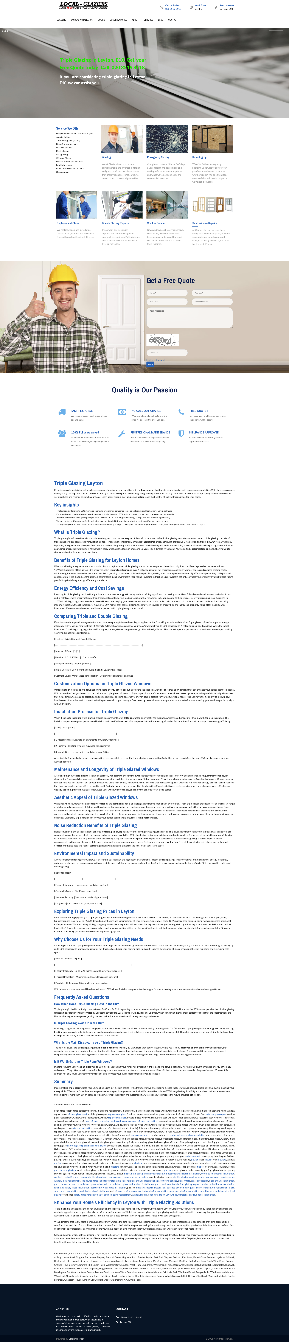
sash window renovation (98, 1121)
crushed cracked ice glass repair (70, 1177)
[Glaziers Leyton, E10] (85, 5)
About (135, 19)
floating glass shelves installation (138, 1180)
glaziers (222, 1159)
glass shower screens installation (71, 1184)
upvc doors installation (204, 1194)
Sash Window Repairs (204, 223)
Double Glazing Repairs (115, 223)
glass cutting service (166, 1180)
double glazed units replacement (105, 1177)
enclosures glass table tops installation (101, 1180)
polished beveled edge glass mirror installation (191, 1187)
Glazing (106, 157)
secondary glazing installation (184, 1191)
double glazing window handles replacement (196, 1177)
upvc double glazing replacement (115, 1194)
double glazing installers (135, 1177)
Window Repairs (156, 223)
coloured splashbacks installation (217, 1173)
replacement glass (117, 1114)
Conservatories (118, 19)
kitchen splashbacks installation (218, 1184)
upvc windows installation (179, 1194)
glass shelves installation (221, 1180)
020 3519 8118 (173, 8)
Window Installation (82, 19)
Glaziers (61, 19)
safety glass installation (66, 1191)
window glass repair (77, 1114)
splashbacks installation (212, 1191)
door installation (156, 1194)
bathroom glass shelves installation (149, 1173)
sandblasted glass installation (94, 1191)
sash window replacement (124, 1121)
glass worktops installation (169, 1184)
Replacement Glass (68, 223)
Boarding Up (199, 157)
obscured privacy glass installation (108, 1187)
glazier (194, 1159)
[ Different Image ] (155, 360)
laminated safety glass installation (71, 1187)
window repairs (194, 1156)
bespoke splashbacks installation (184, 1173)
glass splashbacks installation (105, 1184)
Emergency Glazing (158, 157)
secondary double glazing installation (149, 1191)
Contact (173, 19)
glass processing (199, 1180)
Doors (101, 19)
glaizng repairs (192, 1184)
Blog (160, 19)
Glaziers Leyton (76, 1338)
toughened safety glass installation (187, 1135)
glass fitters (60, 1170)
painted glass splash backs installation (86, 1145)
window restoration (147, 1121)
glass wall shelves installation (138, 1184)
